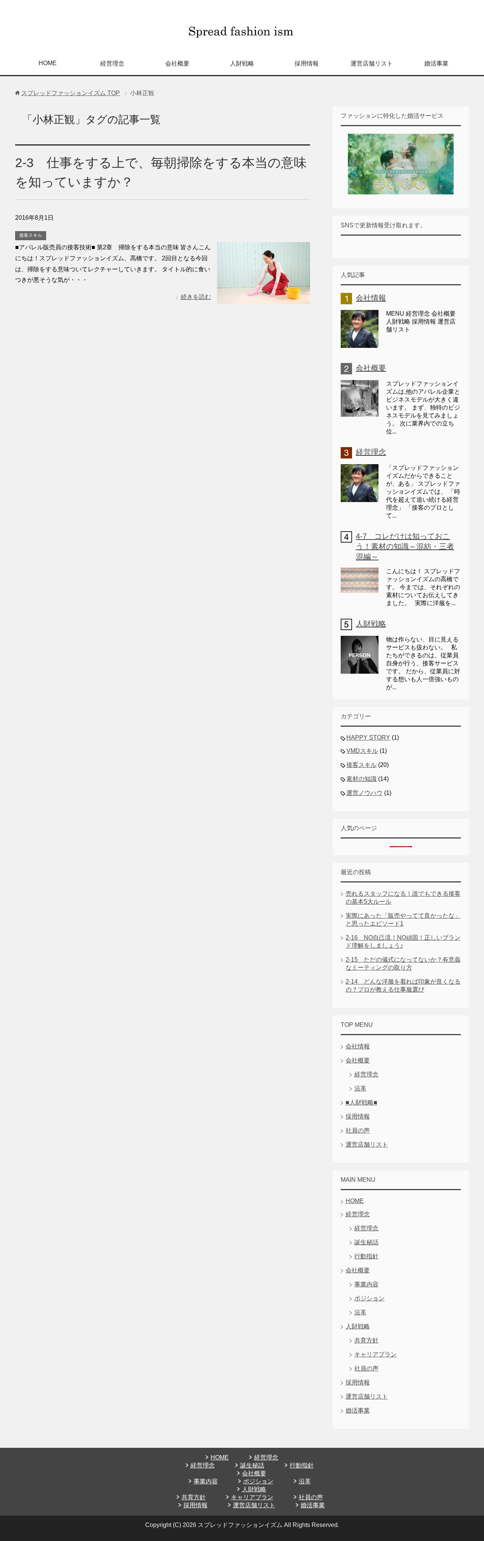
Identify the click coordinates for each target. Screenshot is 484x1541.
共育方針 (366, 1340)
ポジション (369, 1298)
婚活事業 (436, 63)
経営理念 (112, 63)
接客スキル (30, 235)
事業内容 (366, 1284)
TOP (70, 93)
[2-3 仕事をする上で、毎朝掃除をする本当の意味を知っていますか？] (263, 298)
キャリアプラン (375, 1354)
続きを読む (196, 297)
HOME (48, 63)
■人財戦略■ (361, 1102)
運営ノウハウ (364, 793)
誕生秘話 (366, 1242)
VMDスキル (362, 751)
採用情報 (307, 63)
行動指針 (366, 1256)
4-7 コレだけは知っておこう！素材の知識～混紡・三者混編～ (405, 546)
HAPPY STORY (368, 737)
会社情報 (371, 298)
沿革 (360, 1088)
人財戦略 (242, 63)
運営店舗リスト (372, 63)
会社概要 (177, 63)
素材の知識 (361, 779)
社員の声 (358, 1130)
